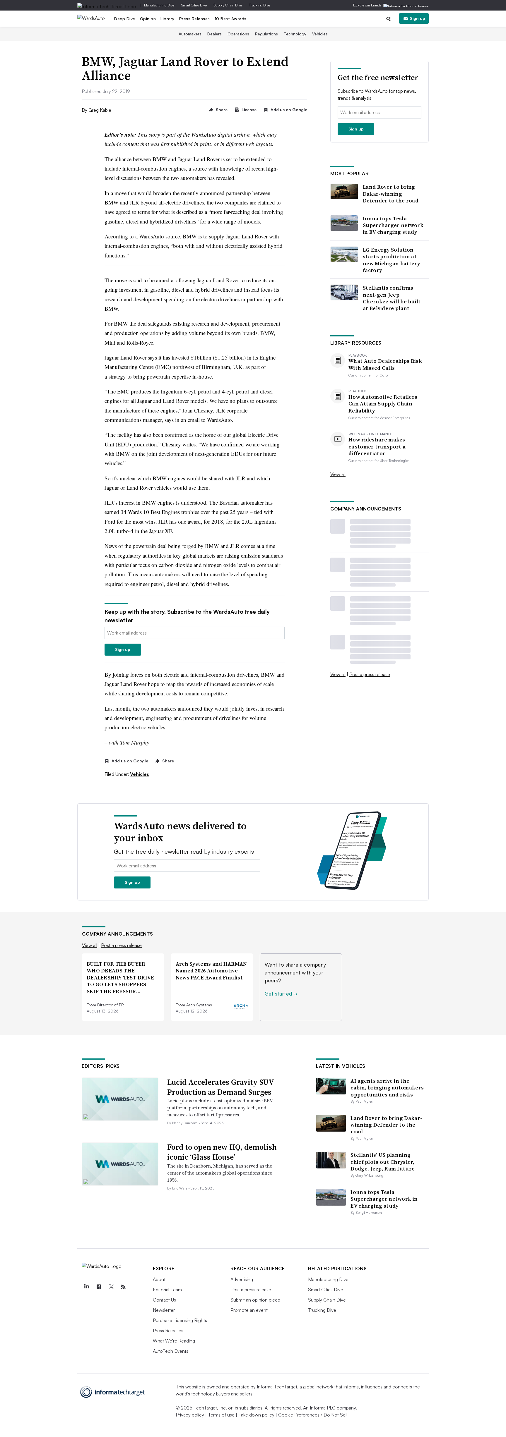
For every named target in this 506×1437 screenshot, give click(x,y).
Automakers (190, 33)
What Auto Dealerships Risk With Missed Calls (385, 364)
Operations (238, 33)
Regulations (266, 33)
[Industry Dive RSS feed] (123, 1287)
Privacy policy (190, 1415)
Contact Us (164, 1300)
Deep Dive (124, 18)
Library (167, 18)
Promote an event (249, 1310)
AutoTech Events (170, 1351)
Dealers (214, 33)
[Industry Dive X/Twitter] (111, 1287)
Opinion (148, 18)
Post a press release (369, 674)
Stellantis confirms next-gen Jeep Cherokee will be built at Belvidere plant (392, 298)
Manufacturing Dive (159, 5)
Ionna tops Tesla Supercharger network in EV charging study (393, 225)
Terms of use (221, 1415)
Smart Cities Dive (194, 5)
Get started (281, 993)
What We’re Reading (174, 1341)
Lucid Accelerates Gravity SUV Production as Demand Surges (220, 1087)
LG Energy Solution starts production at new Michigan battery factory (391, 260)
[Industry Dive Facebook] (99, 1287)
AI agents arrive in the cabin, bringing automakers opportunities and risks (387, 1087)
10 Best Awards (231, 18)
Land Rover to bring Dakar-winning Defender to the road (390, 193)
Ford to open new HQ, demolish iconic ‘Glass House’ (222, 1152)
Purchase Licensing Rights (180, 1320)
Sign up (417, 18)
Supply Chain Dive (228, 5)
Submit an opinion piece (255, 1300)
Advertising (241, 1279)
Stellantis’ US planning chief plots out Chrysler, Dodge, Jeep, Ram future (383, 1161)
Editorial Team (167, 1289)
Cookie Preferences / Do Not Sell (312, 1415)
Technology (295, 33)
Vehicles (320, 33)
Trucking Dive (259, 5)
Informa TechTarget (277, 1387)
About (159, 1279)
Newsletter (164, 1310)
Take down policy (256, 1415)
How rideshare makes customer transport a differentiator (377, 446)
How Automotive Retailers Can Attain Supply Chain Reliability (382, 403)
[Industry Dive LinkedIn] (86, 1287)
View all (338, 474)
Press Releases (194, 18)
